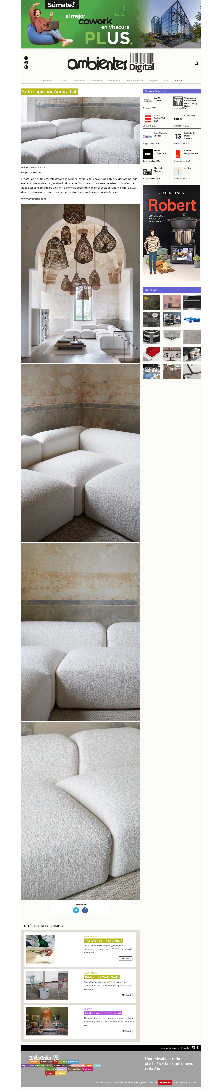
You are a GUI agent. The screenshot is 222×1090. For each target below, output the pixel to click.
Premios (57, 1066)
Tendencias (79, 80)
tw (193, 1047)
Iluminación (114, 80)
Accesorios (35, 1062)
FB (85, 910)
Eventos (40, 1066)
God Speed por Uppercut (103, 1013)
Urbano (49, 1066)
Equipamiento (72, 1062)
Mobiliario (96, 80)
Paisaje (97, 1066)
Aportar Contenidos (170, 1048)
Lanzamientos (78, 1066)
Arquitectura (46, 80)
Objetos (153, 80)
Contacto (185, 1048)
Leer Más (126, 958)
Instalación (60, 1073)
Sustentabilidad (135, 80)
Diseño (63, 80)
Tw (76, 910)
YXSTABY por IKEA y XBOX (103, 941)
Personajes (51, 1069)
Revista (178, 80)
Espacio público (29, 1066)
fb (197, 1047)
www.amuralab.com (33, 198)
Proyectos (61, 1069)
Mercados (50, 1073)
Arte (166, 80)
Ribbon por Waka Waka (102, 977)
